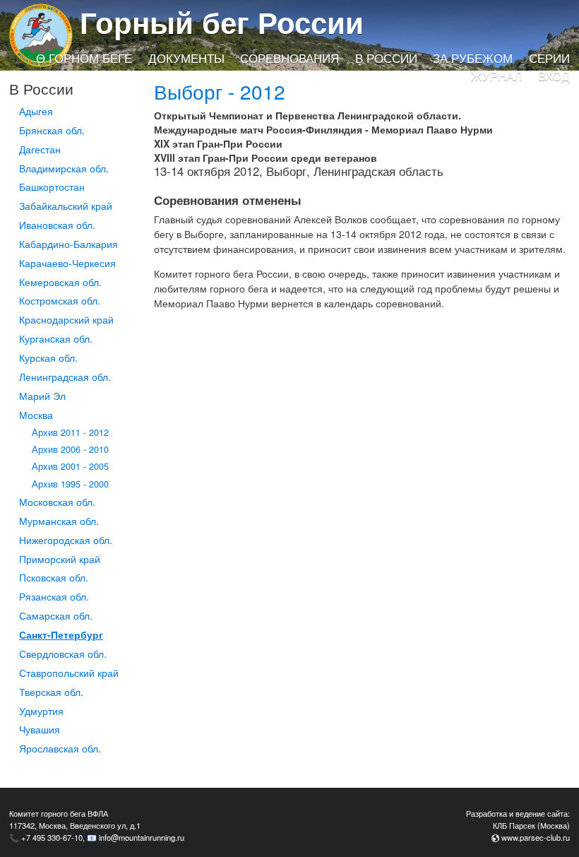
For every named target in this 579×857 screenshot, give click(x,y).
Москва (36, 415)
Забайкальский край (65, 206)
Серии (549, 57)
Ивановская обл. (57, 225)
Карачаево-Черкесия (67, 263)
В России (386, 57)
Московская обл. (57, 502)
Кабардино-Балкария (68, 244)
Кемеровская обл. (60, 282)
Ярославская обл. (60, 748)
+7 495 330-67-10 (52, 837)
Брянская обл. (52, 130)
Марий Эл (42, 396)
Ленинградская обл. (65, 377)
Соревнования (289, 57)
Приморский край (59, 559)
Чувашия (39, 729)
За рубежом (473, 57)
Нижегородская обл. (65, 540)
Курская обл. (48, 357)
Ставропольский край (69, 673)
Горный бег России (222, 22)
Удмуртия (41, 711)
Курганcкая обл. (55, 338)
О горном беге (84, 57)
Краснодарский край (66, 319)
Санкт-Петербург (61, 634)
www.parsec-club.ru (535, 837)
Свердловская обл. (63, 653)
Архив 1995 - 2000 (70, 484)
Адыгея (36, 111)
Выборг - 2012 (219, 91)
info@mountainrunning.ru (141, 837)
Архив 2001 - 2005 (70, 466)
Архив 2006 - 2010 (70, 449)
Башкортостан (52, 186)
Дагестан (40, 149)
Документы (186, 57)
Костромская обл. (59, 300)
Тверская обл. (51, 692)
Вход (554, 75)
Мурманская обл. (59, 521)
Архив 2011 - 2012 (70, 432)
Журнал (496, 75)
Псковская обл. (53, 577)
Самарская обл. (55, 615)
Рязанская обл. (54, 596)
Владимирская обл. (64, 168)
